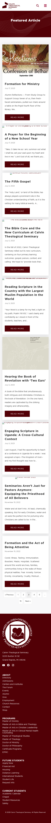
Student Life (8, 779)
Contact (6, 707)
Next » (28, 601)
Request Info (8, 783)
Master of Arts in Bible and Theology (19, 724)
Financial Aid (8, 766)
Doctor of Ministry (10, 742)
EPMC (5, 752)
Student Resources (11, 800)
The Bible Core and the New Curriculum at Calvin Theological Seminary (24, 232)
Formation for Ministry (22, 84)
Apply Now (7, 763)
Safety (5, 803)
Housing (6, 770)
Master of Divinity (10, 721)
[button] (37, 5)
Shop (4, 710)
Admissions (7, 681)
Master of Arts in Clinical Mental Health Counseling (20, 732)
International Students (12, 776)
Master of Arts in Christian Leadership (19, 728)
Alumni (5, 694)
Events (5, 691)
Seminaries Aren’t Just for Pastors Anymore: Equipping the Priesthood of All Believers (25, 492)
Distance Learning (10, 773)
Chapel (5, 797)
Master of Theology (11, 739)
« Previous (9, 595)
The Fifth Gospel (18, 181)
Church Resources (10, 704)
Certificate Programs (11, 749)
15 (20, 601)
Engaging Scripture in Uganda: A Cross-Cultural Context (24, 435)
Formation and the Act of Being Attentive (24, 545)
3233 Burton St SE (11, 656)
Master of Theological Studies (16, 736)
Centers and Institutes (12, 684)
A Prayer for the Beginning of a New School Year (25, 136)
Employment (8, 700)
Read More (20, 117)
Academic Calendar (11, 794)
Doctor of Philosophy (12, 746)
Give (4, 697)
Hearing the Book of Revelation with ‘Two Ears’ (25, 379)
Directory (6, 678)
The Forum (7, 687)
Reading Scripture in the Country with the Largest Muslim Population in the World (24, 293)
